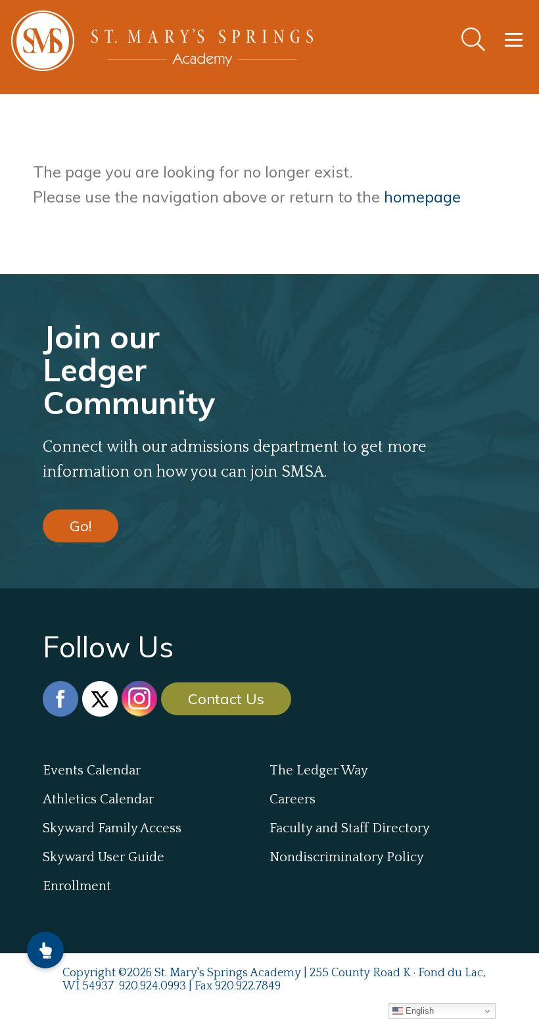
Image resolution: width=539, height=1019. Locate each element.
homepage (422, 196)
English (418, 1011)
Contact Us (226, 699)
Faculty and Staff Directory (350, 828)
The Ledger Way (319, 770)
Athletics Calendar (98, 799)
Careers (293, 799)
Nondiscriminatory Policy (347, 857)
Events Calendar (92, 770)
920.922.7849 (248, 986)
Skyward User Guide (103, 857)
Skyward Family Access (112, 828)
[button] (45, 950)
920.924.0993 (152, 986)
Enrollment (77, 886)
